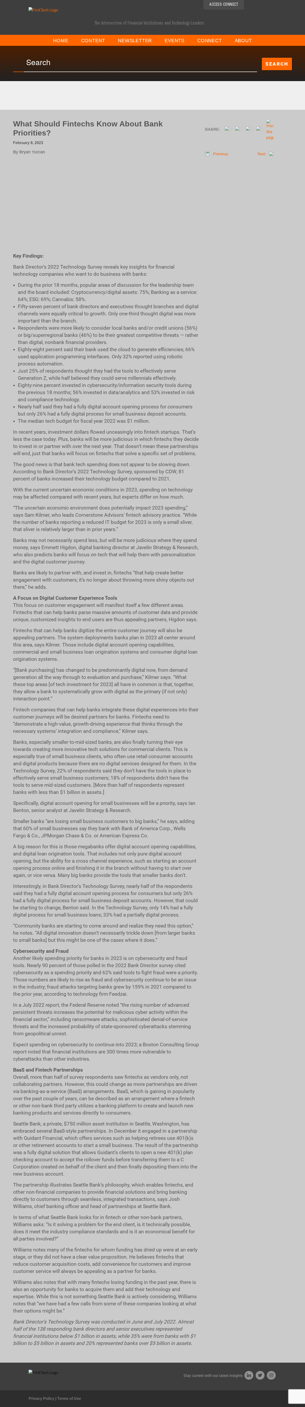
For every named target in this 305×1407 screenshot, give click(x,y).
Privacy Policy (41, 1399)
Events (174, 40)
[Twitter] (260, 1375)
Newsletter (135, 40)
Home (60, 40)
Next (262, 153)
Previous (220, 153)
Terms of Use (69, 1399)
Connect (209, 40)
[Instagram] (271, 1375)
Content (93, 40)
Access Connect (223, 4)
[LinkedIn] (248, 1375)
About (243, 40)
